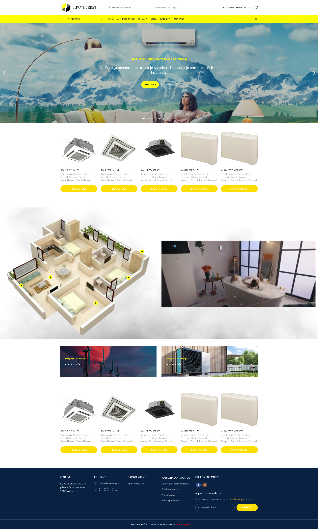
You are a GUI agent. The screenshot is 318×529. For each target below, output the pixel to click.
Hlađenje (73, 177)
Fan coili (64, 177)
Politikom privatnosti (241, 499)
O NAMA (169, 94)
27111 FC (64, 169)
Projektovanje (168, 494)
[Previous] (4, 73)
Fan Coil (77, 174)
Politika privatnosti (170, 500)
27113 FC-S (146, 169)
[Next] (314, 73)
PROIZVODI (150, 94)
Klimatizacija (66, 174)
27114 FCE (186, 169)
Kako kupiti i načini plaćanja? (175, 483)
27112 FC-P (105, 169)
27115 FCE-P (227, 169)
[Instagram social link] (255, 19)
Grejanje (86, 174)
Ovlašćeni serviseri (170, 489)
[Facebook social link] (251, 19)
